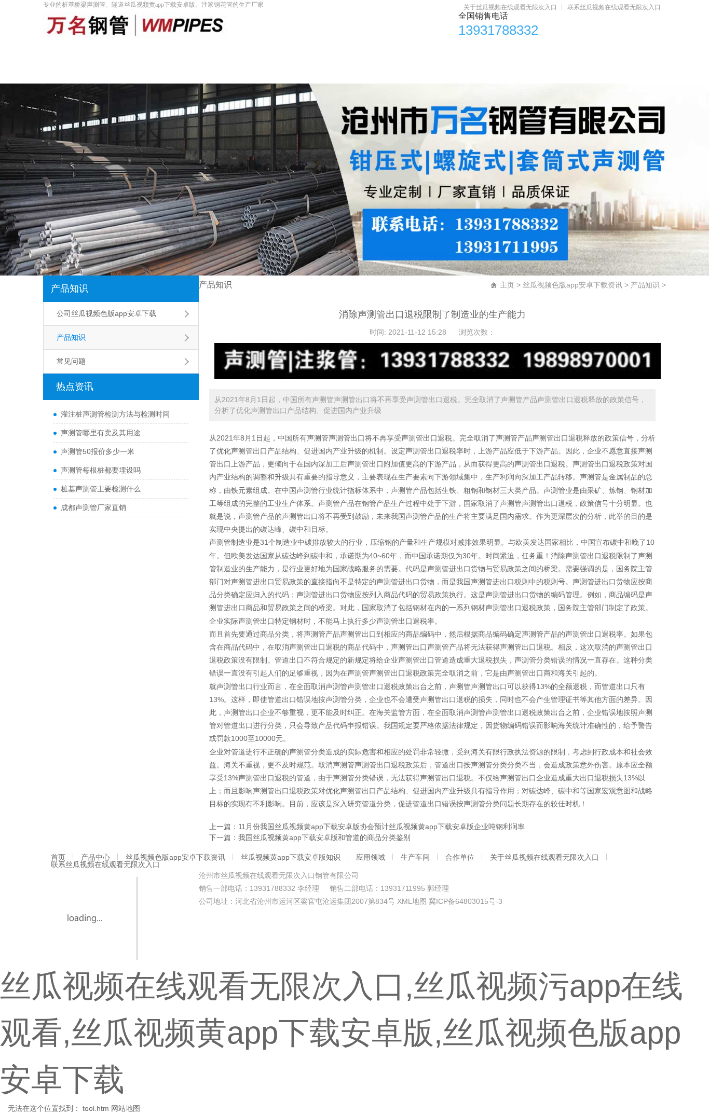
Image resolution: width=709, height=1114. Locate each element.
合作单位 (608, 52)
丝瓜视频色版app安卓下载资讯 (231, 52)
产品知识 (69, 288)
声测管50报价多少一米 (97, 451)
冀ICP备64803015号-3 (465, 901)
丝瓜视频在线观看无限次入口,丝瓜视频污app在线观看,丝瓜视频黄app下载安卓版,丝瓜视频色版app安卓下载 (341, 1033)
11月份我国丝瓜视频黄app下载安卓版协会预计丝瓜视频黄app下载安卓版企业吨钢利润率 (381, 826)
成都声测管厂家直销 (93, 507)
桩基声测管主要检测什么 (101, 489)
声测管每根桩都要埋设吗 (101, 470)
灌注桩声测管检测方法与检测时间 (115, 414)
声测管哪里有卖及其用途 (101, 433)
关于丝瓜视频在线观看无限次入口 (510, 7)
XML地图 (412, 901)
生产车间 (542, 52)
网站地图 (125, 1108)
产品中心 (127, 52)
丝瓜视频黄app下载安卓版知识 (372, 52)
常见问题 (71, 361)
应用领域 (476, 52)
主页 (507, 285)
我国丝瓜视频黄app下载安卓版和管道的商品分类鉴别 (324, 837)
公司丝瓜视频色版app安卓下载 (106, 313)
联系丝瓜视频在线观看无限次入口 (614, 7)
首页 (68, 52)
